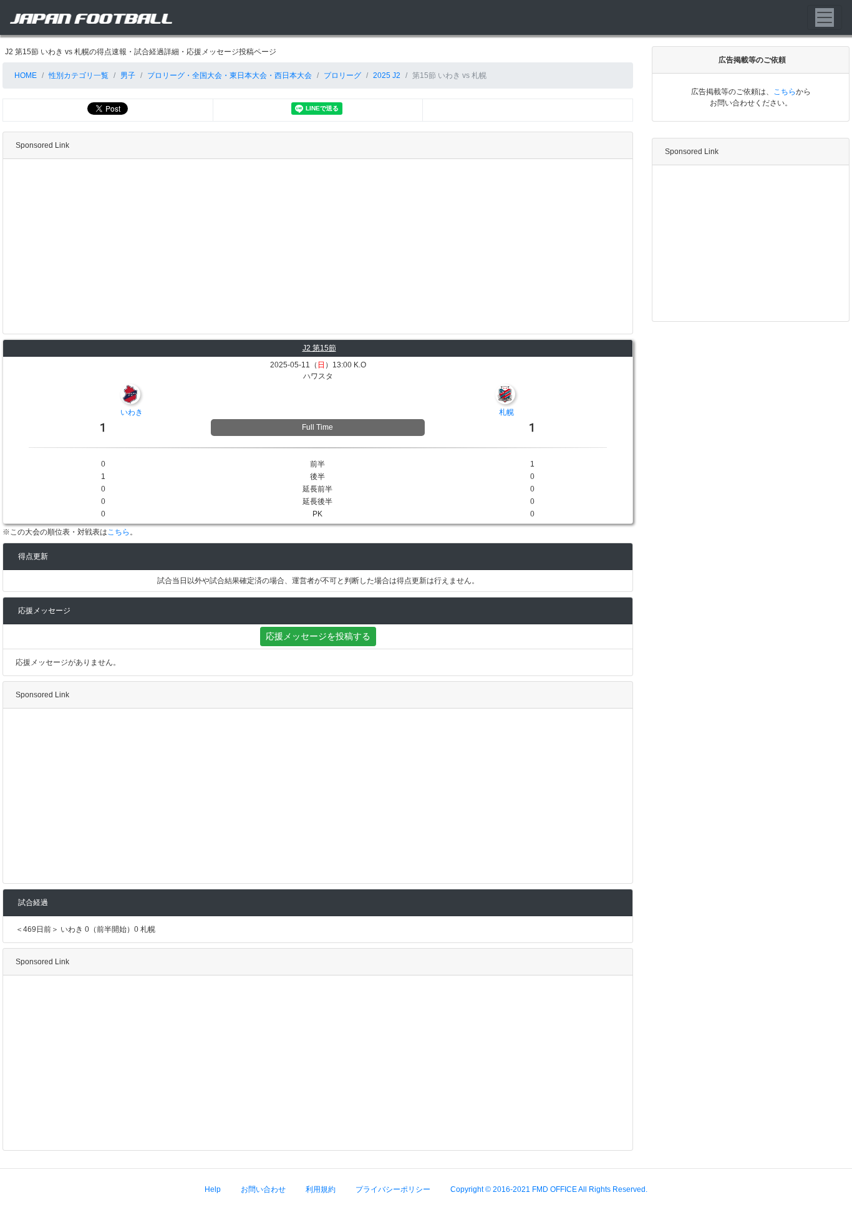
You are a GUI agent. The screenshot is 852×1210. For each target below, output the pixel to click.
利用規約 (321, 1189)
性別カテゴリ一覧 (79, 75)
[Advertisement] (317, 246)
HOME (24, 75)
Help (213, 1189)
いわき (131, 412)
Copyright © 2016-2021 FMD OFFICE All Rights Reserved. (548, 1189)
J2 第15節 (319, 348)
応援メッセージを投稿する (318, 636)
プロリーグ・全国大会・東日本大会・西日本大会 (229, 75)
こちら (118, 532)
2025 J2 (386, 75)
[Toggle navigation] (824, 17)
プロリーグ (342, 75)
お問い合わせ (263, 1189)
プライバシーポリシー (393, 1189)
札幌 (506, 412)
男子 (127, 75)
